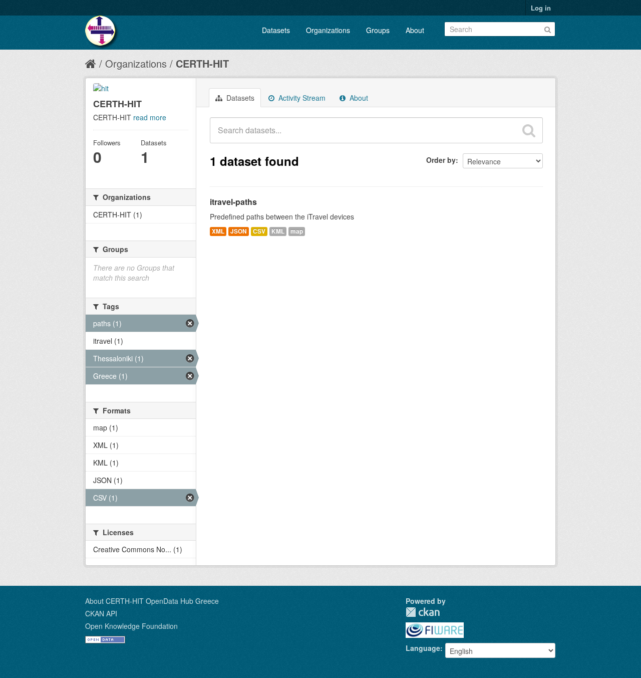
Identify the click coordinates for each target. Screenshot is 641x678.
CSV (259, 231)
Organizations (328, 30)
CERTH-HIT (202, 63)
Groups (378, 30)
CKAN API (101, 613)
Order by (441, 160)
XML (218, 231)
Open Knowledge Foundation (131, 626)
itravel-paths (233, 201)
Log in (541, 8)
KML (277, 231)
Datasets (276, 30)
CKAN (423, 612)
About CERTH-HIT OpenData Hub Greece (152, 601)
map (296, 231)
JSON (238, 231)
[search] (528, 130)
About (415, 30)
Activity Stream (301, 98)
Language (423, 648)
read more (149, 117)
